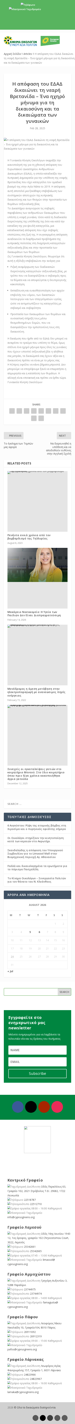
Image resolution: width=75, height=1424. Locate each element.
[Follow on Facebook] (18, 1107)
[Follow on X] (31, 1107)
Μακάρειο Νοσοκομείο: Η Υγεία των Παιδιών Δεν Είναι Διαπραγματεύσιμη (34, 613)
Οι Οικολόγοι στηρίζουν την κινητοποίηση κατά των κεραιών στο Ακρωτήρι (35, 839)
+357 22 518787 (44, 4)
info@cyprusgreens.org (54, 9)
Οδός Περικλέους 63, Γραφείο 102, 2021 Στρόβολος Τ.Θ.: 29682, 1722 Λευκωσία (36, 1191)
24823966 (30, 1374)
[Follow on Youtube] (44, 1107)
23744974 (36, 1293)
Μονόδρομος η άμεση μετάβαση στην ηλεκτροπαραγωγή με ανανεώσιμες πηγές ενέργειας (36, 692)
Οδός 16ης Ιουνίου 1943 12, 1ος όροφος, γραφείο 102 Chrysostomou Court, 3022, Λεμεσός (38, 1238)
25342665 (36, 1251)
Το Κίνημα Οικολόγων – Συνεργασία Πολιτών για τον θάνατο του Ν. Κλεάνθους (36, 880)
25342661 (30, 1246)
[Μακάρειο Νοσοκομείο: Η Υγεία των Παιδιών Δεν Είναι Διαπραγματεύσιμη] (37, 565)
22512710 (36, 1204)
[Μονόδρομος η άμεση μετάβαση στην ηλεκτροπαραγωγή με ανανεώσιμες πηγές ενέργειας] (37, 626)
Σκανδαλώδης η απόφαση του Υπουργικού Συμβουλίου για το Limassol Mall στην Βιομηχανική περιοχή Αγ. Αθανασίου (35, 853)
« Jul (10, 971)
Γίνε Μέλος (38, 23)
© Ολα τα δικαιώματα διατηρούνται (35, 1407)
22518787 (30, 1199)
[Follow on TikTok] (65, 1418)
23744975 (30, 1289)
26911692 (30, 1332)
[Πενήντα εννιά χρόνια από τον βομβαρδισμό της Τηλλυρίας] (37, 472)
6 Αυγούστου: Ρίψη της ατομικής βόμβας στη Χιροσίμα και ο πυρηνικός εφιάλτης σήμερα (36, 827)
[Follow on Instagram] (57, 1107)
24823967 (36, 1379)
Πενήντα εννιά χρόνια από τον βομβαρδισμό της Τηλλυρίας (29, 536)
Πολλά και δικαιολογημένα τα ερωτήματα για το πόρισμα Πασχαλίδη (37, 867)
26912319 (36, 1336)
